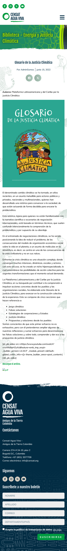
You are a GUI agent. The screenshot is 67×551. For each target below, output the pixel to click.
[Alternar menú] (62, 17)
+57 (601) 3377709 (21, 457)
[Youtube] (22, 6)
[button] (29, 77)
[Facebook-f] (4, 6)
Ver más (57, 529)
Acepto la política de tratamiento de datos (33, 529)
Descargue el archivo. (11, 364)
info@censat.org (30, 460)
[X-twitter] (16, 6)
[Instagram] (10, 6)
